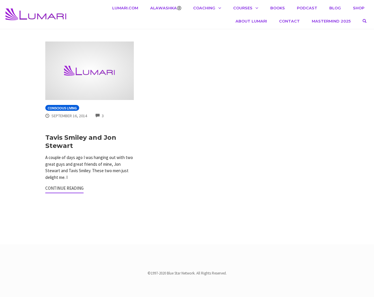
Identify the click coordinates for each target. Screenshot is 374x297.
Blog (335, 8)
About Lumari (251, 21)
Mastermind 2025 (331, 21)
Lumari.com (125, 8)
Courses (242, 8)
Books (277, 8)
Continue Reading (64, 188)
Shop (358, 8)
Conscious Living (62, 108)
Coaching (204, 8)
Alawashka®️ (165, 8)
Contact (289, 21)
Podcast (307, 8)
